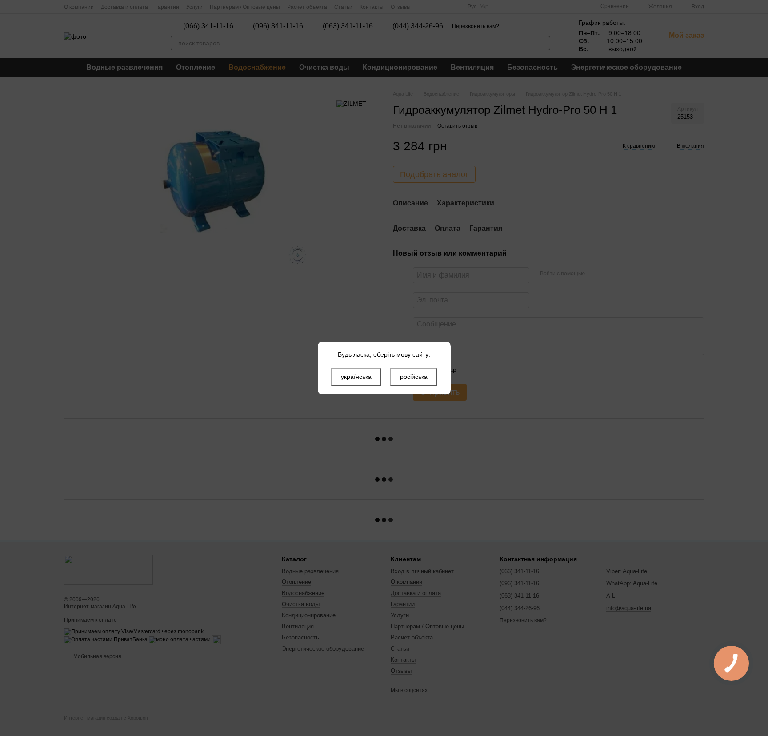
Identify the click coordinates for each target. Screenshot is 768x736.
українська (356, 376)
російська (414, 376)
